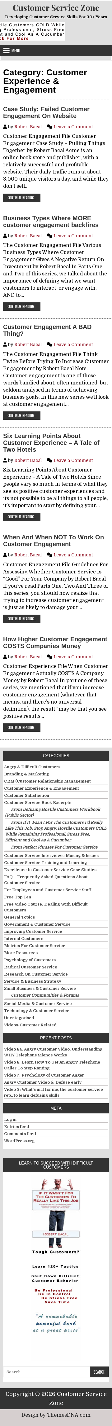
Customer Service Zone (56, 7)
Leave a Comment (73, 126)
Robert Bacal (28, 126)
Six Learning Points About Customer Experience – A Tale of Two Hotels (51, 442)
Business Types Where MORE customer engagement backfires (51, 221)
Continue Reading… (23, 197)
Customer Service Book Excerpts (37, 802)
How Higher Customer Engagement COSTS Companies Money (55, 642)
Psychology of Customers (30, 960)
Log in (10, 1119)
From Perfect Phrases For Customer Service (54, 847)
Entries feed (16, 1126)
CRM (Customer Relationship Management (47, 781)
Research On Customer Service (36, 974)
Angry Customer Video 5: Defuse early (43, 1082)
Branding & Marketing (26, 774)
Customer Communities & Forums (45, 995)
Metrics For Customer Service (34, 945)
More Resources (21, 952)
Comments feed (20, 1133)
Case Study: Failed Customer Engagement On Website (46, 112)
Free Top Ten (17, 897)
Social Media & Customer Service (38, 1003)
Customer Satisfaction (26, 795)
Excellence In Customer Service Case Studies (50, 869)
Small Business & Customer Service (40, 988)
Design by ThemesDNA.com (56, 1415)
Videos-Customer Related (30, 1025)
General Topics (19, 917)
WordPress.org (19, 1141)
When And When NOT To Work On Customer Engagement (53, 540)
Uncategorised (19, 1018)
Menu (16, 50)
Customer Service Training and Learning (45, 862)
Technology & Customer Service (36, 1010)
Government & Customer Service (37, 924)
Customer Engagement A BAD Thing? (47, 330)
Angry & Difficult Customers (32, 767)
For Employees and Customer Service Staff (47, 890)
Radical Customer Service (30, 967)
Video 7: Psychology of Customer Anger (44, 1075)
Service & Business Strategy (32, 981)
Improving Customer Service (33, 931)
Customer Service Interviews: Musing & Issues (51, 855)
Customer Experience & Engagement (41, 788)
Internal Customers (23, 938)
